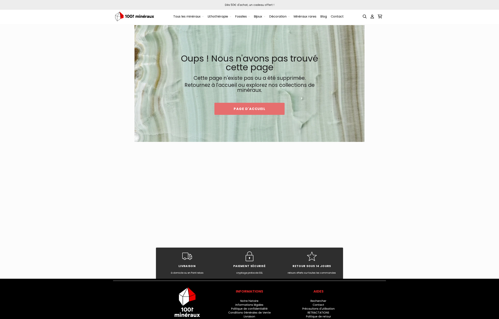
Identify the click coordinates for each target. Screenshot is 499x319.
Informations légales (249, 305)
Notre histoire (249, 301)
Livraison (249, 316)
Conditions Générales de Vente (249, 313)
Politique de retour (318, 316)
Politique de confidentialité (249, 309)
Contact (318, 305)
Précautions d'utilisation (318, 309)
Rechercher (318, 301)
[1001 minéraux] (134, 16)
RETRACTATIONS (318, 313)
